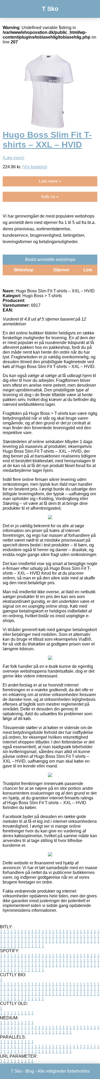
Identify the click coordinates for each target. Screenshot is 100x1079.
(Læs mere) (13, 158)
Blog (29, 1071)
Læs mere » (50, 181)
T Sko (50, 8)
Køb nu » (50, 196)
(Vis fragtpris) (34, 167)
